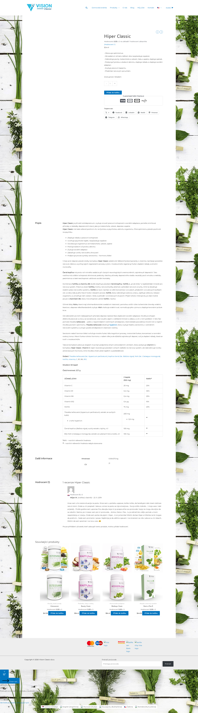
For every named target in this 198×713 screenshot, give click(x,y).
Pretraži (168, 664)
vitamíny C (73, 359)
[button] (86, 7)
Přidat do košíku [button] (57, 613)
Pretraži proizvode (109, 660)
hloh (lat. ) (147, 356)
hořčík (65, 359)
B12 (85, 359)
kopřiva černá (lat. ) (121, 356)
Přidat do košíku (113, 93)
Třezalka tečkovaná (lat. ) (88, 356)
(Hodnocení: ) (109, 44)
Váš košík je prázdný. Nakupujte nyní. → (15, 703)
